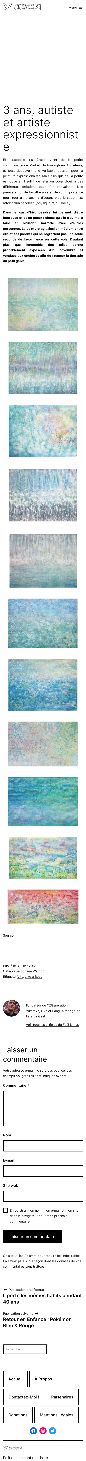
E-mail (8, 1160)
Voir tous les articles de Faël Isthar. (52, 1025)
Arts (20, 977)
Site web (10, 1185)
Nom (7, 1135)
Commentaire (16, 1085)
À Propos (43, 1379)
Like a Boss (33, 977)
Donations (18, 1415)
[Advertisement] (43, 59)
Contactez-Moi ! (23, 1397)
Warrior (38, 971)
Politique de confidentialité (25, 1458)
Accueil (15, 1379)
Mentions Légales (56, 1415)
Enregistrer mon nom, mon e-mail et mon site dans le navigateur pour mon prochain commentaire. (44, 1215)
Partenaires (62, 1397)
